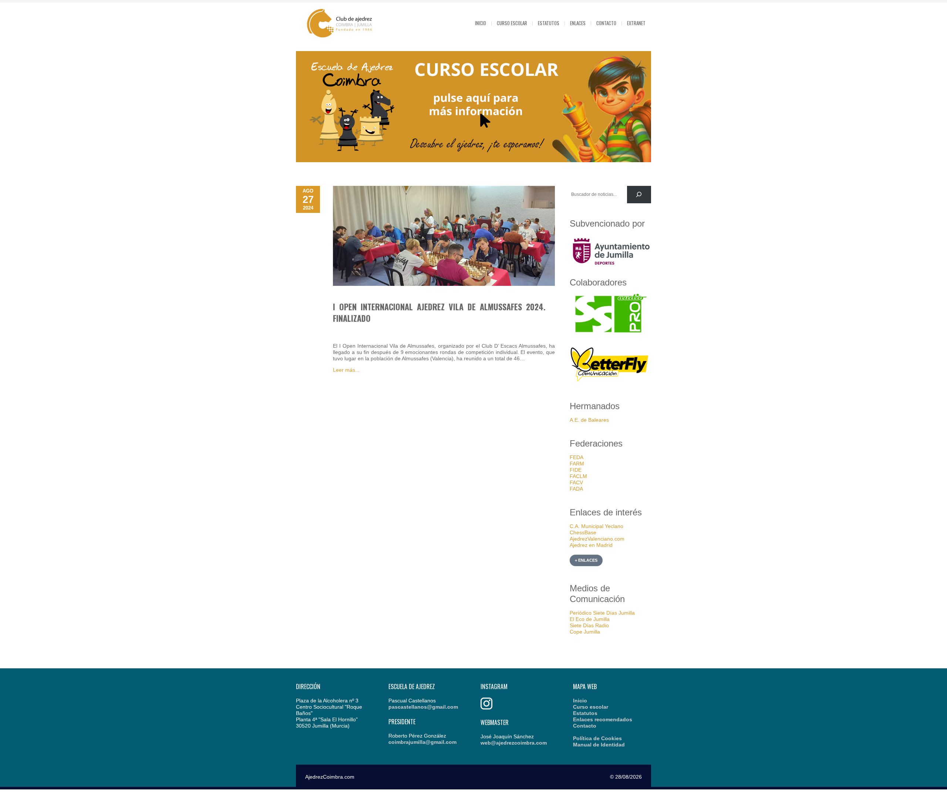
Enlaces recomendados (602, 719)
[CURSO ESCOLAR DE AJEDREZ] (473, 160)
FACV (576, 482)
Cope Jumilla (585, 632)
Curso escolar (512, 23)
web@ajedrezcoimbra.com (514, 743)
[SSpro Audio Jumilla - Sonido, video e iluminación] (610, 333)
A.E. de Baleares (589, 420)
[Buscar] (639, 194)
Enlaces (578, 23)
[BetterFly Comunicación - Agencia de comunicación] (610, 382)
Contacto (606, 23)
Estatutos (548, 23)
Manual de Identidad (599, 745)
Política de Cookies (597, 738)
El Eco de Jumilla (590, 619)
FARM (577, 464)
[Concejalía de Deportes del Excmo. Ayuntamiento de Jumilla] (610, 267)
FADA (576, 489)
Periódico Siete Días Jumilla (602, 613)
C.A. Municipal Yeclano (596, 526)
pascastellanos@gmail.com (423, 707)
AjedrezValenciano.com (597, 539)
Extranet (636, 23)
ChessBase (583, 532)
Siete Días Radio (589, 625)
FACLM (578, 476)
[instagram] (486, 708)
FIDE (576, 470)
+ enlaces (586, 560)
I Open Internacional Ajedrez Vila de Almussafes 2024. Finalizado (439, 312)
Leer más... (346, 370)
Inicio (480, 23)
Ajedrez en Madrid (591, 545)
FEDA (576, 457)
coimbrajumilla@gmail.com (422, 742)
